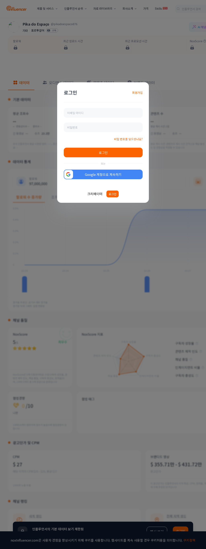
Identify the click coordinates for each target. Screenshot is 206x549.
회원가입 (137, 93)
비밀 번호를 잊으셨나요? (128, 139)
